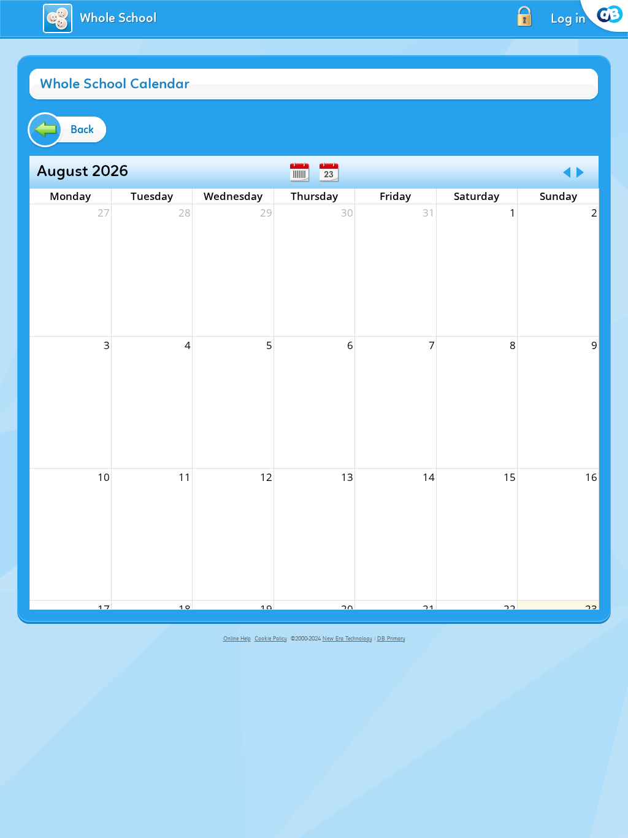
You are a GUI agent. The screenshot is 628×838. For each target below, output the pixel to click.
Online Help (237, 638)
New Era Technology (347, 638)
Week (299, 172)
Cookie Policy (271, 638)
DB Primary (391, 638)
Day (328, 172)
